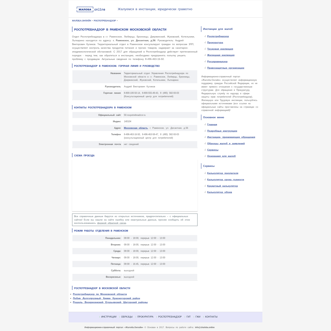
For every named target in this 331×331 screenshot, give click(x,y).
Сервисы (212, 149)
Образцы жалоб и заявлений (226, 143)
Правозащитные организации (225, 67)
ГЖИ (197, 316)
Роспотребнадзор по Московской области (100, 294)
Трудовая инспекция (220, 48)
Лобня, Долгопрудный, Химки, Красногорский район (106, 298)
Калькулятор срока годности (225, 179)
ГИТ (189, 316)
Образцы (127, 316)
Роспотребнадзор (218, 36)
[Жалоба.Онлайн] (97, 9)
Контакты (211, 316)
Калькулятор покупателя (222, 173)
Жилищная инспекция (220, 55)
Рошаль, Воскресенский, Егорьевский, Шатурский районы (110, 302)
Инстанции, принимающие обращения (231, 137)
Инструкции (108, 316)
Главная (212, 124)
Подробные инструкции (222, 130)
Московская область (136, 128)
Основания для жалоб (221, 156)
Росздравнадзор (217, 61)
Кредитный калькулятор (222, 185)
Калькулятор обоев (219, 192)
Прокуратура (215, 42)
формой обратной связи (111, 223)
